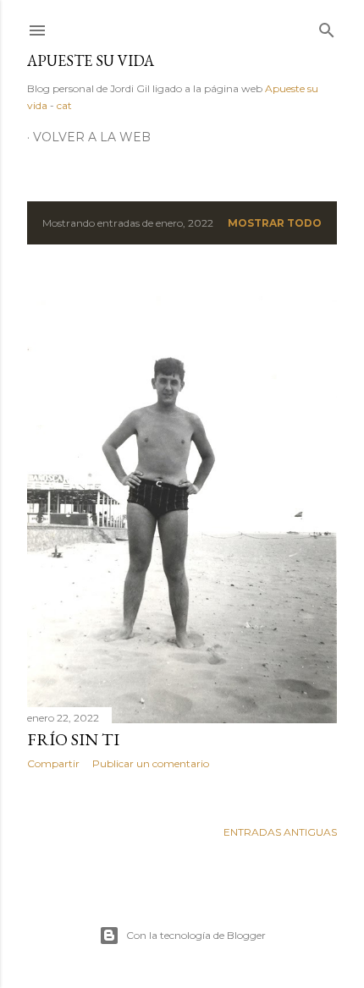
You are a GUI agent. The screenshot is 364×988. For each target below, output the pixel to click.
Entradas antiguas (280, 832)
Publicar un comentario (150, 763)
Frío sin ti (73, 739)
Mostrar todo (275, 223)
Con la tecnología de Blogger (196, 935)
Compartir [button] (53, 763)
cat (64, 105)
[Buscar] (327, 26)
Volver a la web (92, 137)
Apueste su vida (90, 60)
